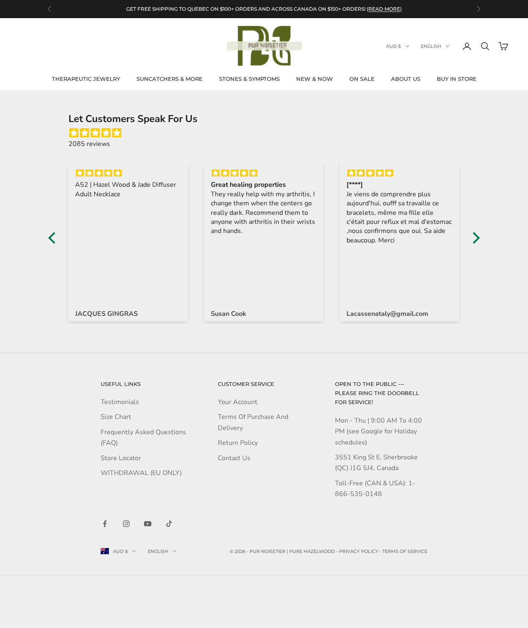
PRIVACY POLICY (358, 551)
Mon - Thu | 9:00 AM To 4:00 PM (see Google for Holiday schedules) (378, 431)
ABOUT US (405, 78)
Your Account (237, 402)
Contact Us (234, 458)
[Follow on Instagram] (126, 524)
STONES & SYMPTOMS (249, 78)
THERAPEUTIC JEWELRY (86, 78)
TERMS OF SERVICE (404, 551)
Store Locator (121, 458)
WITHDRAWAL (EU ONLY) (141, 472)
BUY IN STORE (456, 78)
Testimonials (120, 402)
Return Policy (238, 442)
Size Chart (116, 416)
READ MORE (384, 9)
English (431, 46)
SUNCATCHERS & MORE (170, 78)
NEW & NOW (314, 78)
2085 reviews (89, 143)
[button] (54, 237)
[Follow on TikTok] (169, 524)
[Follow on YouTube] (148, 524)
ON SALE (362, 78)
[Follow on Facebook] (105, 524)
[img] (268, 133)
